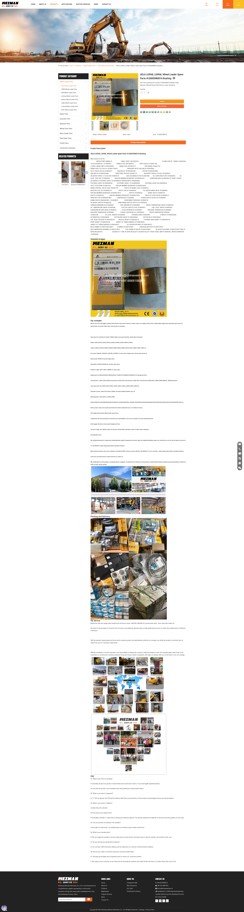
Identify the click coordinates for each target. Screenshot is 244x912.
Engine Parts (64, 114)
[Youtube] (167, 900)
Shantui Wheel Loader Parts (69, 99)
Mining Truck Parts (66, 128)
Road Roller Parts (65, 138)
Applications (105, 891)
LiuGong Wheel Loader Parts (69, 96)
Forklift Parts (64, 143)
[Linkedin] (160, 900)
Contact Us (104, 900)
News (103, 897)
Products (104, 888)
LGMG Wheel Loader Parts (69, 103)
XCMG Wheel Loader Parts (69, 89)
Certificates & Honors (133, 891)
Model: (95, 134)
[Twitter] (163, 900)
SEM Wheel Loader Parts (68, 92)
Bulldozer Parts (65, 124)
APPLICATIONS (67, 4)
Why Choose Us (132, 885)
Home (103, 883)
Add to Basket (162, 106)
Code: (154, 134)
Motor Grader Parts (66, 133)
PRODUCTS (54, 4)
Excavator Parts (65, 119)
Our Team (130, 888)
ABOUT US (42, 4)
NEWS (96, 4)
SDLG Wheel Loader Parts (69, 86)
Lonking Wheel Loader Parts (69, 106)
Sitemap (141, 910)
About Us (104, 885)
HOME (33, 4)
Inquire (162, 101)
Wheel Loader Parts (66, 82)
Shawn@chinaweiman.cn (165, 888)
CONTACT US (106, 4)
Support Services (106, 894)
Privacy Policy (150, 910)
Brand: (125, 134)
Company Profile (132, 883)
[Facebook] (156, 900)
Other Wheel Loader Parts (69, 110)
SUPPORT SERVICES (83, 4)
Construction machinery (67, 148)
